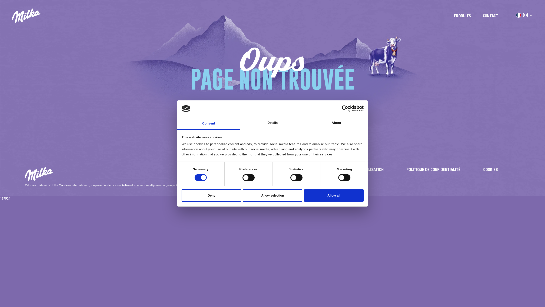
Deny (211, 195)
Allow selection (272, 195)
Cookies (490, 169)
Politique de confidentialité (433, 169)
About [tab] (336, 123)
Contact (490, 16)
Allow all (333, 195)
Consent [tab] (208, 123)
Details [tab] (272, 123)
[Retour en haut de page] (529, 291)
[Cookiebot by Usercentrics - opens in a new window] (345, 108)
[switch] (248, 177)
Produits (462, 16)
